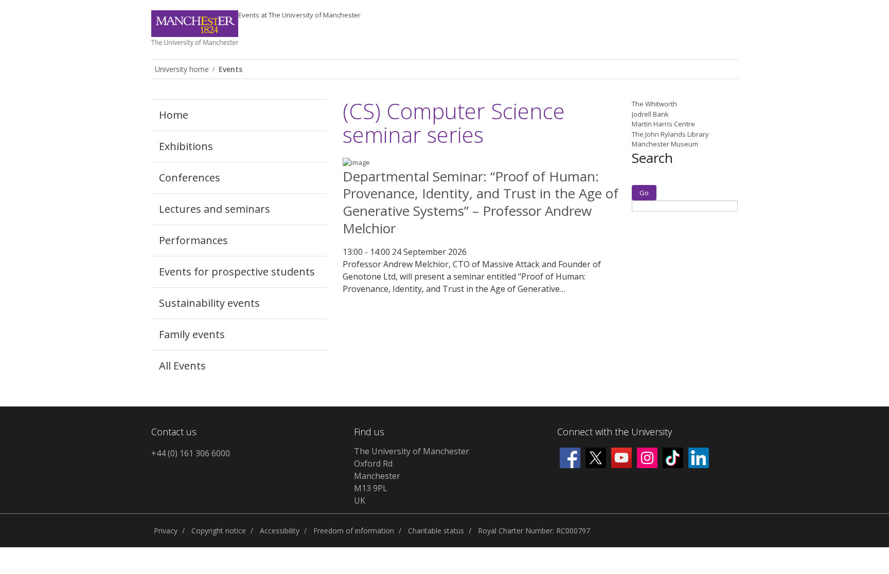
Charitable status (436, 530)
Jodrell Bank (650, 114)
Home (173, 115)
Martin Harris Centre (663, 123)
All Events (182, 366)
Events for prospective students (237, 272)
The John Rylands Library (670, 134)
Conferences (189, 177)
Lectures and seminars (214, 209)
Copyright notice (218, 530)
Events (299, 15)
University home (182, 69)
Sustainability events (209, 303)
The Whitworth (654, 103)
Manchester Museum (665, 144)
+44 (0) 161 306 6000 (190, 453)
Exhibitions (186, 146)
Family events (192, 334)
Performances (193, 240)
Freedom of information (353, 530)
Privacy (165, 530)
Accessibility (279, 530)
